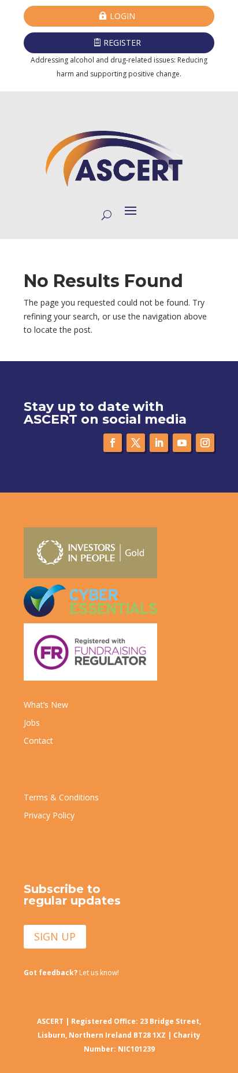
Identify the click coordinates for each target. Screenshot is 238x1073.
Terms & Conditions (61, 797)
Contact (38, 740)
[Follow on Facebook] (112, 442)
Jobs (32, 722)
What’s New (46, 704)
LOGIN (122, 15)
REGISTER (122, 42)
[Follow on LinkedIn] (159, 442)
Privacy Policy (49, 815)
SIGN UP (55, 936)
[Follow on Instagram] (205, 442)
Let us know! (71, 973)
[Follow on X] (136, 442)
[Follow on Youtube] (182, 442)
